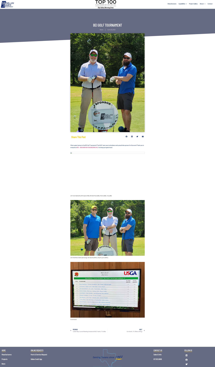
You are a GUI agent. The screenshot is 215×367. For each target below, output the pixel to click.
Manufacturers (172, 4)
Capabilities (181, 4)
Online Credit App (36, 359)
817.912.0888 (158, 359)
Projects (4, 359)
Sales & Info (158, 354)
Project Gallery (193, 4)
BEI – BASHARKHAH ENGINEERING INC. (87, 147)
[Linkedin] (186, 355)
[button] (126, 136)
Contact (210, 4)
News (101, 30)
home (4, 350)
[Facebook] (186, 360)
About (202, 4)
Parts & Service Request (39, 354)
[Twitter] (186, 364)
